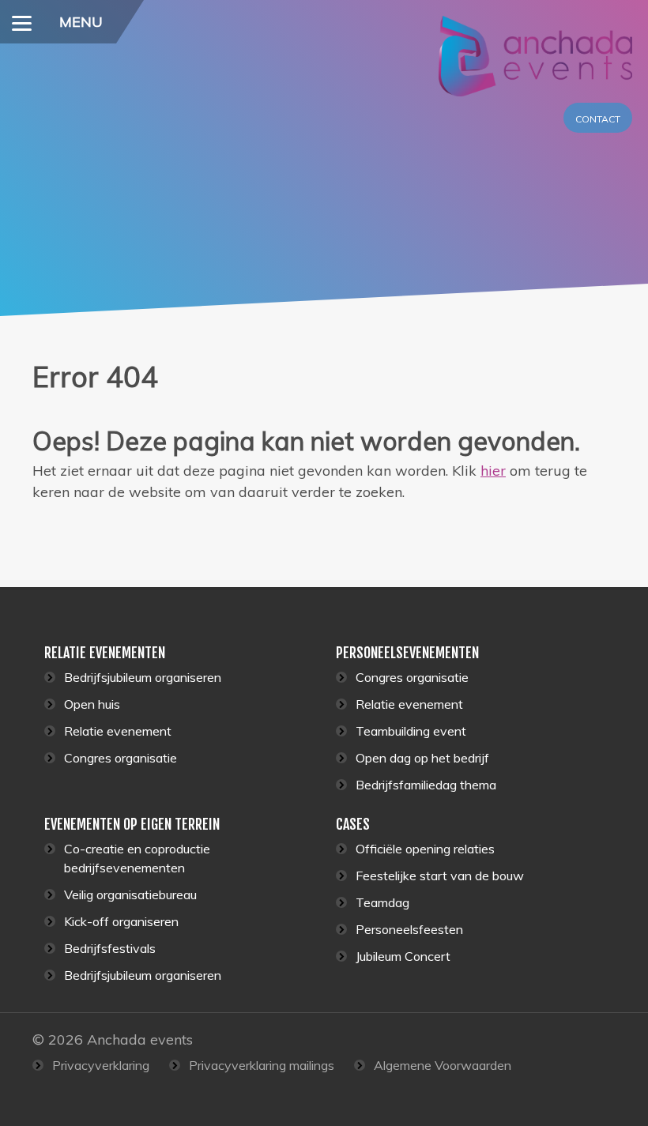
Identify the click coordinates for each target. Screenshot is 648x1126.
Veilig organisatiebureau (130, 894)
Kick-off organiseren (121, 921)
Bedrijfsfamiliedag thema (426, 785)
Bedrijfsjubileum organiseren (142, 677)
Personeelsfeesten (409, 929)
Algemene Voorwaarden (442, 1065)
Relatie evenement (117, 731)
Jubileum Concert (403, 956)
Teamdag (382, 902)
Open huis (92, 704)
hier (493, 470)
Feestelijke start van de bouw (440, 875)
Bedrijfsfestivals (110, 948)
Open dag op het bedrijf (422, 758)
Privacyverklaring (100, 1065)
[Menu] (21, 21)
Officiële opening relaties (425, 849)
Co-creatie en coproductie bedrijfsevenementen (137, 858)
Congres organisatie (120, 758)
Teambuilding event (411, 731)
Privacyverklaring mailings (261, 1065)
